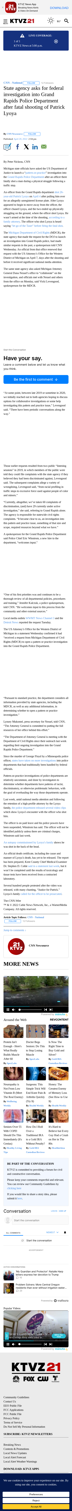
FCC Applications (13, 1409)
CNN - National (35, 917)
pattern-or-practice (36, 172)
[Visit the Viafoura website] (61, 1300)
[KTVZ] (24, 20)
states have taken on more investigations (34, 760)
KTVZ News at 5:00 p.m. (28, 45)
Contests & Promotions (16, 1448)
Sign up (62, 1211)
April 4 (37, 196)
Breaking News (12, 1444)
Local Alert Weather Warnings (20, 1461)
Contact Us (9, 1401)
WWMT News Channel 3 (40, 618)
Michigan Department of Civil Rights (29, 232)
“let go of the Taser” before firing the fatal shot (37, 225)
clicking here (14, 1188)
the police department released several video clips (39, 807)
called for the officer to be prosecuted (41, 893)
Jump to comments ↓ (14, 930)
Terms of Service (12, 1422)
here (19, 1198)
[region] (36, 1256)
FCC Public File (12, 1414)
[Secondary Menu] (8, 20)
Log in (54, 1211)
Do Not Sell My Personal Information (24, 1426)
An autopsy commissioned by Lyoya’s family (28, 842)
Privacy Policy (11, 1418)
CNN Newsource (15, 134)
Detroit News (10, 622)
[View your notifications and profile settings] (65, 1232)
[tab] (13, 1232)
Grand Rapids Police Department (26, 176)
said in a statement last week (43, 866)
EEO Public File (12, 1405)
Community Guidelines (16, 1397)
